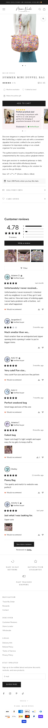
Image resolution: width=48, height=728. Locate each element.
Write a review (24, 243)
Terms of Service (9, 651)
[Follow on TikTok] (23, 693)
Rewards (5, 606)
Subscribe (11, 684)
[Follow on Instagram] (10, 693)
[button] (42, 117)
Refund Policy (7, 647)
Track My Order (8, 602)
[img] (21, 275)
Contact (5, 610)
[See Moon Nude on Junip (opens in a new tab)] (29, 550)
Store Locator (7, 626)
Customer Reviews (9, 622)
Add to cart (24, 103)
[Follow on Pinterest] (16, 693)
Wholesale (6, 630)
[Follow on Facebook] (3, 693)
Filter (25, 268)
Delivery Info (7, 643)
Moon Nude (8, 73)
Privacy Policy (7, 655)
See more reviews (24, 544)
